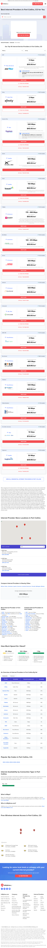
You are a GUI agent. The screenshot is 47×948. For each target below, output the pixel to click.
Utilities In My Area (5, 900)
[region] (23, 831)
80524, (8, 762)
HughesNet (5, 748)
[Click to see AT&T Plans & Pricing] (9, 69)
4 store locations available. (23, 574)
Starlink (3, 617)
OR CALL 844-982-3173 (23, 113)
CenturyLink (4, 626)
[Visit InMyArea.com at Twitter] (4, 889)
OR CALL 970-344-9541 (23, 421)
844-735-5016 (38, 3)
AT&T (3, 612)
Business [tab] (13, 676)
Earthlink (36, 898)
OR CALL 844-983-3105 (23, 201)
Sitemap (2, 910)
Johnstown (10, 586)
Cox (41, 900)
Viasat (3, 619)
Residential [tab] (5, 676)
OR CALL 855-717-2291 (23, 300)
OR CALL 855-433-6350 (23, 148)
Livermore (19, 586)
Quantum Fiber (5, 616)
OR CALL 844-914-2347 (23, 229)
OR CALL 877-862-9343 (23, 327)
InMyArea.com (7, 927)
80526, (15, 762)
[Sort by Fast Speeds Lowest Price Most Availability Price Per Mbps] (35, 50)
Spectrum (36, 902)
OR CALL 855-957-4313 (23, 86)
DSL (11, 626)
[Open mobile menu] (45, 3)
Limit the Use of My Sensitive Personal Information (16, 912)
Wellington (38, 586)
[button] (22, 538)
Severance (28, 586)
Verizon (3, 623)
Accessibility (14, 904)
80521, (4, 762)
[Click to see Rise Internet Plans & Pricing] (9, 365)
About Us (14, 898)
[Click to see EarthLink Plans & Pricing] (9, 291)
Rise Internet (4, 629)
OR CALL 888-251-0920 (23, 397)
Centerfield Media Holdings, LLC (31, 927)
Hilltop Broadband (6, 631)
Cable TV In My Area (5, 898)
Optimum (36, 900)
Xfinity (3, 613)
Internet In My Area (5, 896)
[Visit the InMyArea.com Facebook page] (2, 889)
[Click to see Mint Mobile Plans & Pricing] (9, 244)
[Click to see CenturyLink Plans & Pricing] (9, 315)
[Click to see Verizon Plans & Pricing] (9, 264)
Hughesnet (4, 634)
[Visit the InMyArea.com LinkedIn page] (7, 889)
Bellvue (2, 586)
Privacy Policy (15, 902)
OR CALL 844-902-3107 (23, 471)
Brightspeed (36, 904)
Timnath (33, 586)
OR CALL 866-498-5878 (23, 277)
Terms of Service (15, 915)
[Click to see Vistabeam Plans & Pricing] (9, 388)
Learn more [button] (36, 0)
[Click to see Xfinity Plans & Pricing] (9, 101)
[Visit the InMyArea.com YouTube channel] (10, 889)
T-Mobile (4, 620)
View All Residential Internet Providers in (23, 479)
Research (3, 906)
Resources (3, 908)
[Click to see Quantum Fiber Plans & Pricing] (9, 132)
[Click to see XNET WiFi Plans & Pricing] (9, 341)
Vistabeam (4, 630)
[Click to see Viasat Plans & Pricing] (9, 188)
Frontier (42, 906)
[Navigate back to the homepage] (5, 3)
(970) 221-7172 (5, 562)
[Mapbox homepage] (4, 842)
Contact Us (14, 900)
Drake (6, 586)
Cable (20, 613)
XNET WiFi (4, 627)
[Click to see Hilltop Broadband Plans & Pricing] (9, 412)
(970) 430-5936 (5, 570)
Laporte (15, 586)
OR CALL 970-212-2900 (23, 444)
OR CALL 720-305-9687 (23, 374)
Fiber (9, 613)
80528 (18, 762)
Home (13, 896)
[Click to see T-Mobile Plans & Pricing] (9, 218)
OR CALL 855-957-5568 (23, 173)
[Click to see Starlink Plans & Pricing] (9, 163)
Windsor (43, 586)
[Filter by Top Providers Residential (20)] (12, 50)
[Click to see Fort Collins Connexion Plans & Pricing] (9, 435)
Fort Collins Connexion (7, 633)
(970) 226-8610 (5, 554)
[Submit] (44, 17)
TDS (6, 721)
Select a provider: (6, 546)
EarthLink (4, 624)
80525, (11, 762)
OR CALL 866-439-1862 (23, 350)
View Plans (23, 80)
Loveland (24, 586)
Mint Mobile (4, 622)
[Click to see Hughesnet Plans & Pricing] (9, 459)
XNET (6, 725)
